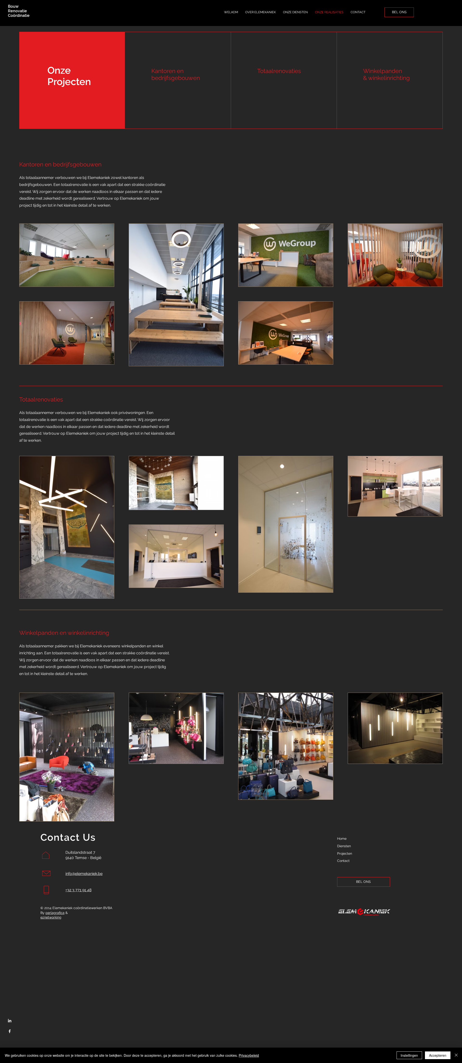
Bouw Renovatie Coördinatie (19, 11)
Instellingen (409, 1055)
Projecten (344, 853)
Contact (343, 861)
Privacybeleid (249, 1055)
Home (341, 838)
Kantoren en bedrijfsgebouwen (175, 74)
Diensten (344, 846)
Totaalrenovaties (279, 70)
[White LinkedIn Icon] (9, 1020)
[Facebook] (9, 1031)
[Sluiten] (456, 1055)
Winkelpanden (382, 70)
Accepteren (437, 1055)
